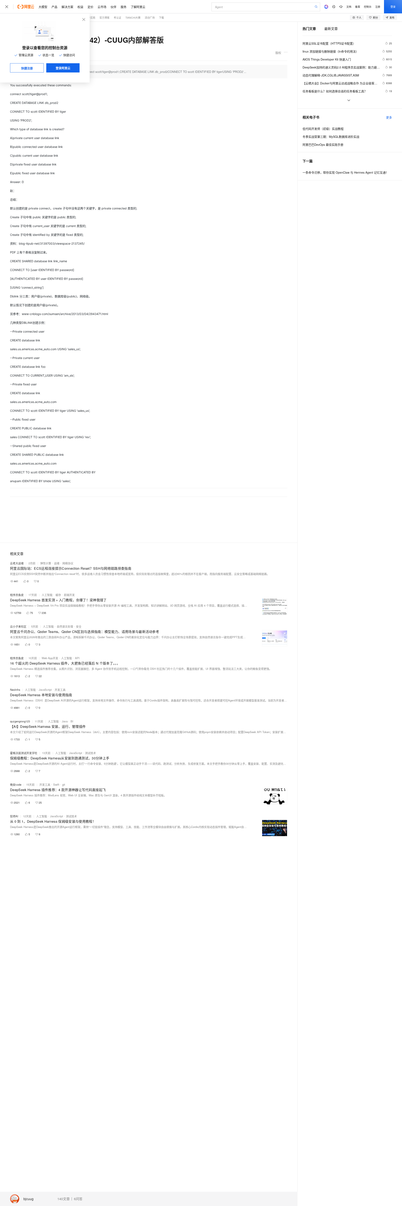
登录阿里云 (63, 68)
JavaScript (45, 690)
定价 (90, 7)
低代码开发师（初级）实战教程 (323, 129)
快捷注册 (27, 68)
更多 (389, 117)
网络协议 (67, 563)
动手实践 (90, 17)
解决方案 (67, 7)
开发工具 (60, 690)
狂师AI (14, 816)
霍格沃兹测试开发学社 (23, 753)
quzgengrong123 (20, 721)
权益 (80, 7)
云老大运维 (17, 563)
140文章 (63, 1199)
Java (65, 721)
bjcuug (28, 1199)
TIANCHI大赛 (132, 17)
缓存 (58, 595)
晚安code (15, 784)
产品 (54, 7)
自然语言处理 (65, 626)
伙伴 (113, 7)
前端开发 (69, 595)
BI (72, 721)
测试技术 (90, 753)
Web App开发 (50, 658)
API (77, 658)
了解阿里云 (138, 7)
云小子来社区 (18, 626)
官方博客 (104, 17)
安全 (78, 626)
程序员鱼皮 (17, 595)
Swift (56, 784)
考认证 (117, 17)
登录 (393, 6)
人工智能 (47, 595)
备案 (357, 6)
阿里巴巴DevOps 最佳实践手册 (323, 144)
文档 (348, 6)
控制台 (367, 6)
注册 (377, 6)
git (63, 784)
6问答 (78, 1199)
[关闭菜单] (6, 6)
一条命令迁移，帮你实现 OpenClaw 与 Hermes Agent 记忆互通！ (346, 172)
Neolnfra (15, 690)
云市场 (102, 7)
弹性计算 (45, 563)
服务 (123, 7)
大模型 (43, 7)
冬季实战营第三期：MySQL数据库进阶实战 (331, 136)
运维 (56, 563)
